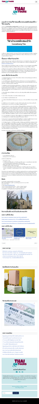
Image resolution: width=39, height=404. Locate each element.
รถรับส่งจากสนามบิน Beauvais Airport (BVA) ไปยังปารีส (12, 256)
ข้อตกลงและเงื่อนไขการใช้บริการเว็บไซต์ (19, 386)
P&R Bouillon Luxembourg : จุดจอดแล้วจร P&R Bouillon (12, 251)
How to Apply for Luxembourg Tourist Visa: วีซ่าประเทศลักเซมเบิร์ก (14, 217)
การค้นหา (16, 393)
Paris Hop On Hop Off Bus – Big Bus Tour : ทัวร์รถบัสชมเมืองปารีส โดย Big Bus (17, 252)
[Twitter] (19, 371)
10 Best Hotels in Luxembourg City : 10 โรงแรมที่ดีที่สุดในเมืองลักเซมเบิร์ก (15, 219)
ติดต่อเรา (19, 381)
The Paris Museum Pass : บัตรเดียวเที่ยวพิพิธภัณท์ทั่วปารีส (13, 257)
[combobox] (7, 393)
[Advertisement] (19, 11)
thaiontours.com (17, 375)
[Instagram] (22, 371)
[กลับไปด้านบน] (37, 402)
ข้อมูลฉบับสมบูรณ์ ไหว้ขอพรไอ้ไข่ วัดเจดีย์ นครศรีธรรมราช (13, 335)
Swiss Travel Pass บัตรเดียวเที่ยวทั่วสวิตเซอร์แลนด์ (11, 350)
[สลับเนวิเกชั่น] (36, 2)
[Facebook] (17, 371)
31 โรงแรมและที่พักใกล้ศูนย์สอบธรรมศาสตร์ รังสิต (11, 340)
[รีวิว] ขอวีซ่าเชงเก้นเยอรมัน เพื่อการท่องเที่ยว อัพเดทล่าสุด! (13, 348)
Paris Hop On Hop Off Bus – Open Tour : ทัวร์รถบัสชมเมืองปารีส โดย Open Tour (17, 254)
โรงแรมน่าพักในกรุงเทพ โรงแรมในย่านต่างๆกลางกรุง (12, 337)
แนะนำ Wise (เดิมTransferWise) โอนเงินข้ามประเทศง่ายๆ (12, 354)
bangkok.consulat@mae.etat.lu (7, 63)
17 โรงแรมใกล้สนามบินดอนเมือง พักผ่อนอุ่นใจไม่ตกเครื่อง (12, 342)
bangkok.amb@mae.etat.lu (10, 185)
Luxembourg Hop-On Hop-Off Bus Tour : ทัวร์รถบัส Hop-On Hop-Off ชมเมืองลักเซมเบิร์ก (18, 223)
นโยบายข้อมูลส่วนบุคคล (19, 387)
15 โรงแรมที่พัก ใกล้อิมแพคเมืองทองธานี (9, 344)
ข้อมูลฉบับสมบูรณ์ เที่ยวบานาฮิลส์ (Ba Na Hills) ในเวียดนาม (13, 346)
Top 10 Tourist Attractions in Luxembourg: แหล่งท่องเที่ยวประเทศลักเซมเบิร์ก (16, 221)
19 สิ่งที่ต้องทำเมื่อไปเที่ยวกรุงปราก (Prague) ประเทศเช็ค (12, 352)
